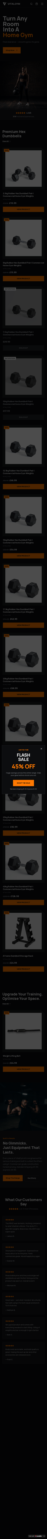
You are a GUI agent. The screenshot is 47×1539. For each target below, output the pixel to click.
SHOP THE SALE (23, 783)
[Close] (41, 749)
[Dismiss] (44, 1536)
